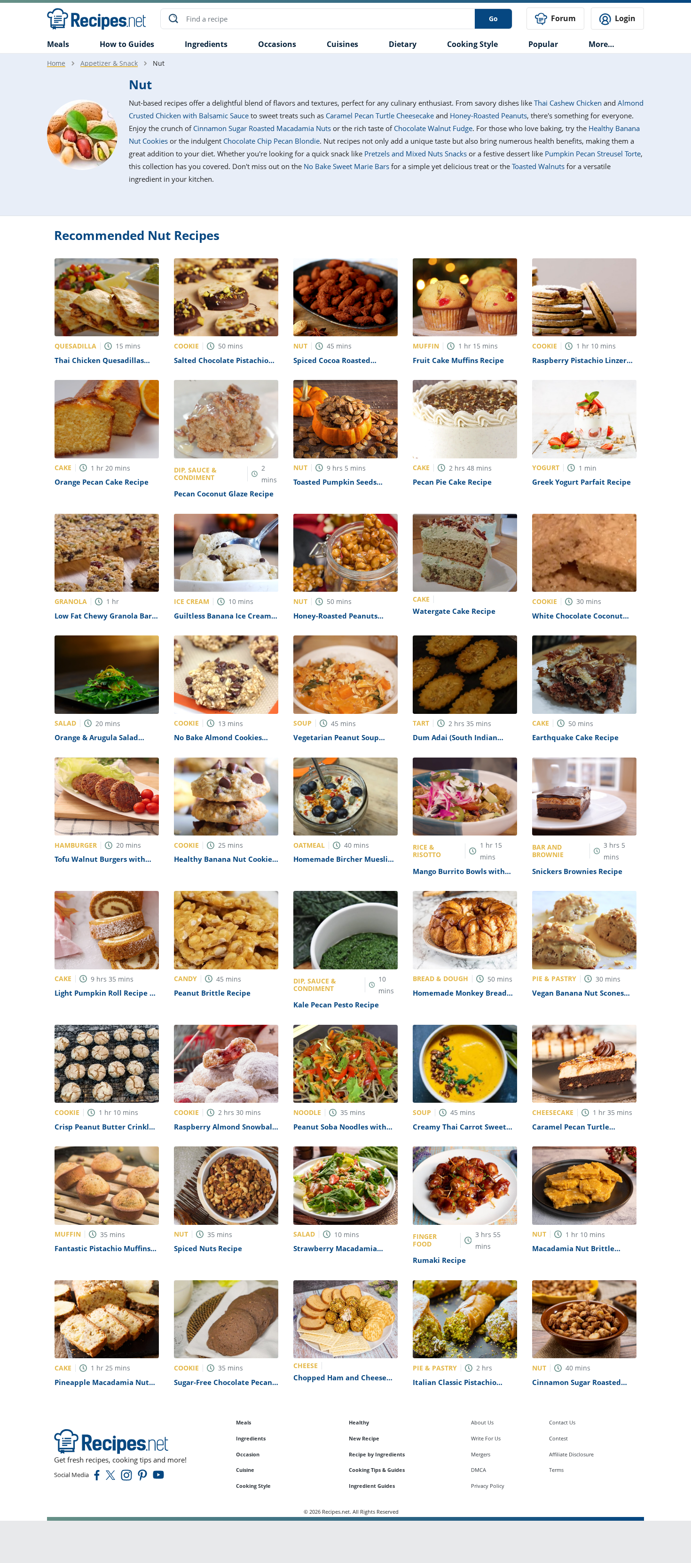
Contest (558, 1438)
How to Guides (127, 44)
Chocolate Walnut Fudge (433, 128)
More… (601, 44)
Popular (543, 44)
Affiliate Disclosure (571, 1454)
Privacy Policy (487, 1485)
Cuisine (245, 1469)
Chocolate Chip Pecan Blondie (271, 141)
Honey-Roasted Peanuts (488, 115)
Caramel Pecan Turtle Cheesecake (380, 115)
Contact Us (562, 1422)
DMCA (478, 1469)
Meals (243, 1422)
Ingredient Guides (372, 1485)
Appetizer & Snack (109, 63)
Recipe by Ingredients (377, 1454)
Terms (556, 1469)
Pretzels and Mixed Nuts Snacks (415, 153)
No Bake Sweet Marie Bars (346, 166)
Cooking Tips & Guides (377, 1469)
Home (56, 63)
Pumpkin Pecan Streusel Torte (593, 153)
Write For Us (486, 1438)
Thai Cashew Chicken (568, 103)
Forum (562, 18)
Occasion (247, 1454)
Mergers (480, 1454)
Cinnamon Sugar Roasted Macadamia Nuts (262, 128)
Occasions (277, 44)
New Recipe (364, 1438)
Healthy (359, 1422)
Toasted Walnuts (538, 166)
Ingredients (206, 44)
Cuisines (342, 44)
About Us (482, 1422)
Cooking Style (253, 1485)
